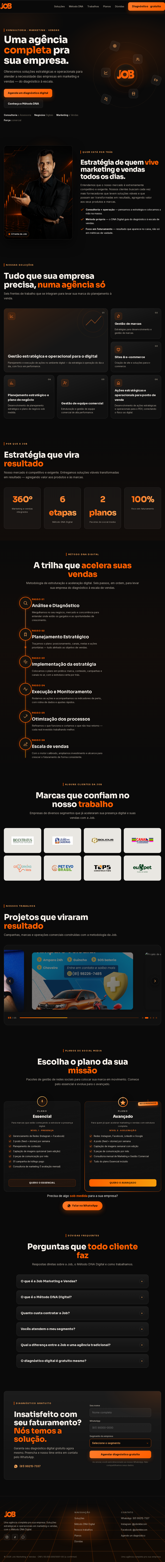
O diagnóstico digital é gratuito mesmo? (53, 1361)
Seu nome (95, 1405)
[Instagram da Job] (7, 1537)
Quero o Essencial (42, 1182)
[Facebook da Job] (15, 1537)
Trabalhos (93, 6)
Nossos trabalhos (83, 1529)
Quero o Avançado (123, 1182)
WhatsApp (95, 1421)
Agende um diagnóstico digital (28, 93)
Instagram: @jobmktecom (134, 1524)
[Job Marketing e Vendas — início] (6, 6)
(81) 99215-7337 (30, 1466)
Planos (107, 6)
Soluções (59, 6)
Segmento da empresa (101, 1436)
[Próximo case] (155, 981)
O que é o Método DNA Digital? (46, 1297)
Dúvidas (119, 6)
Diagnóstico (146, 6)
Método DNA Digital (84, 1524)
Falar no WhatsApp (85, 1205)
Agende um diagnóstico (133, 1535)
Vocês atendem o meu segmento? (48, 1329)
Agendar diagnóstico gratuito (120, 1454)
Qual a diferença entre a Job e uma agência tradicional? (66, 1345)
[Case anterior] (10, 981)
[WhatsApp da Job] (23, 1537)
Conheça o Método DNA (23, 103)
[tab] (142, 1018)
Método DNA (76, 6)
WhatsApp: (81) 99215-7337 (135, 1518)
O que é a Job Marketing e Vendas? (49, 1281)
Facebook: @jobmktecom (134, 1529)
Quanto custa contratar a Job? (45, 1313)
